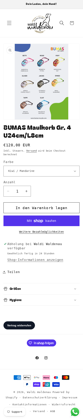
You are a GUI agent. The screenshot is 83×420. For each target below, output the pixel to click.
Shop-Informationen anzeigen (35, 260)
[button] (9, 23)
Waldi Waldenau (39, 392)
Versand (31, 150)
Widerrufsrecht (64, 404)
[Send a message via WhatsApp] (75, 412)
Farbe (8, 162)
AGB (52, 411)
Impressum (70, 397)
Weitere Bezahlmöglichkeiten (41, 231)
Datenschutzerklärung (40, 397)
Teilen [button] (13, 272)
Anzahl (9, 182)
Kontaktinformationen (30, 404)
